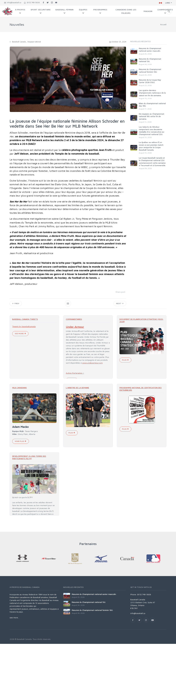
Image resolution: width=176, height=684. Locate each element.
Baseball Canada (19, 42)
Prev (16, 303)
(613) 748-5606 (33, 2)
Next (119, 303)
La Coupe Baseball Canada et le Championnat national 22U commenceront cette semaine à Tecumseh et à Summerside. (152, 162)
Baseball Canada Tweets (25, 319)
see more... (14, 617)
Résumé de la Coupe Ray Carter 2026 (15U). (150, 81)
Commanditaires (74, 319)
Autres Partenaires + (75, 373)
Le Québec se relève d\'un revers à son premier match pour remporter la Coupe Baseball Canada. (151, 146)
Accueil (163, 24)
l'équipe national (34, 42)
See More (19, 334)
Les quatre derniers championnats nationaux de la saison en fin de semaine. (152, 92)
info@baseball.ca (13, 2)
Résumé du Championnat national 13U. (89, 602)
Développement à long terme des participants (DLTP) (29, 457)
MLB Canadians (19, 387)
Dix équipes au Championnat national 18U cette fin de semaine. (151, 116)
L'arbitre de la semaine (77, 387)
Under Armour (75, 326)
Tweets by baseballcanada (24, 326)
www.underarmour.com (92, 363)
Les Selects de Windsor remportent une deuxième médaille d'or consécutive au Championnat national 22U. (151, 131)
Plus (124, 360)
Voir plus (20, 441)
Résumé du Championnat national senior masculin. (150, 49)
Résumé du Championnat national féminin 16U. (150, 70)
